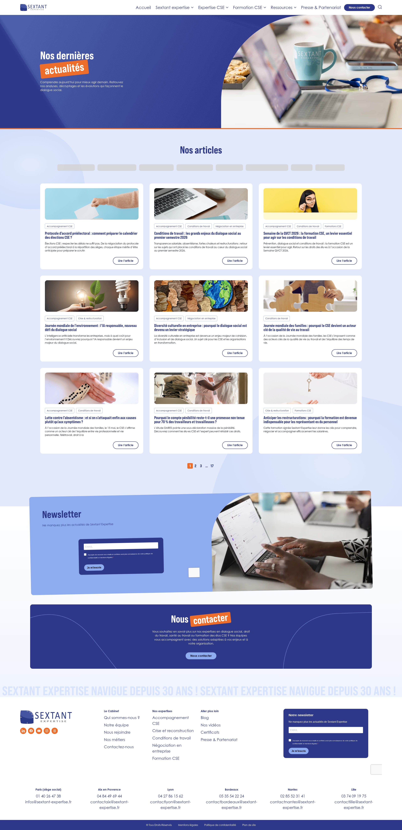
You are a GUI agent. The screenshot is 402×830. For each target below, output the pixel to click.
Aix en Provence (109, 789)
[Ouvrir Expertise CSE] (227, 7)
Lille (353, 789)
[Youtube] (39, 731)
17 (212, 466)
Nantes (292, 789)
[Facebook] (31, 731)
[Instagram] (47, 731)
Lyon (170, 789)
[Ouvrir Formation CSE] (265, 7)
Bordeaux (231, 789)
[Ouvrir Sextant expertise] (192, 7)
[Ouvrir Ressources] (295, 7)
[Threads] (55, 731)
